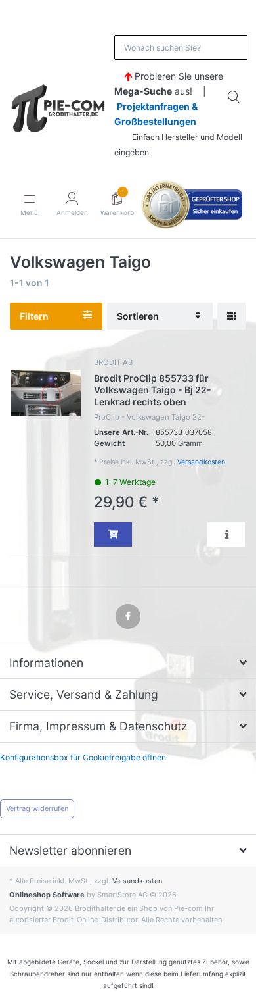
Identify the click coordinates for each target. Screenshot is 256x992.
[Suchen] (235, 97)
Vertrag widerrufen (37, 808)
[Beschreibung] (226, 534)
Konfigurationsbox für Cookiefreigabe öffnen (83, 757)
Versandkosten (201, 462)
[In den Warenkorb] (113, 534)
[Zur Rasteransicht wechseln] (231, 316)
